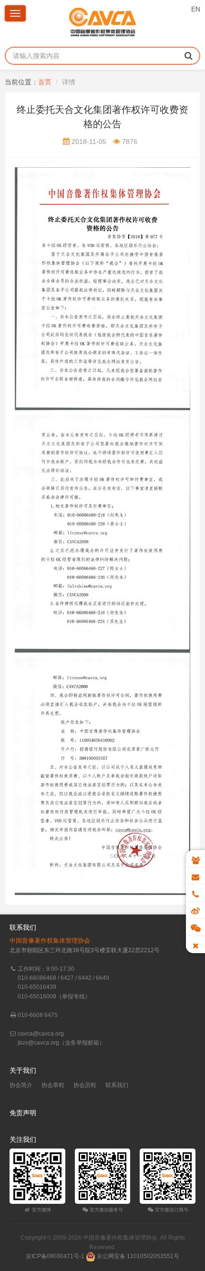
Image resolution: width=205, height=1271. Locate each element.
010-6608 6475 (38, 1015)
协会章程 (52, 1085)
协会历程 (84, 1085)
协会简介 (21, 1085)
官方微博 (41, 1209)
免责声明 (23, 1113)
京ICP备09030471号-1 (55, 1256)
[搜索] (188, 55)
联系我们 (116, 1085)
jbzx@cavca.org (38, 1042)
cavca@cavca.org (41, 1033)
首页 (44, 82)
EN (195, 9)
